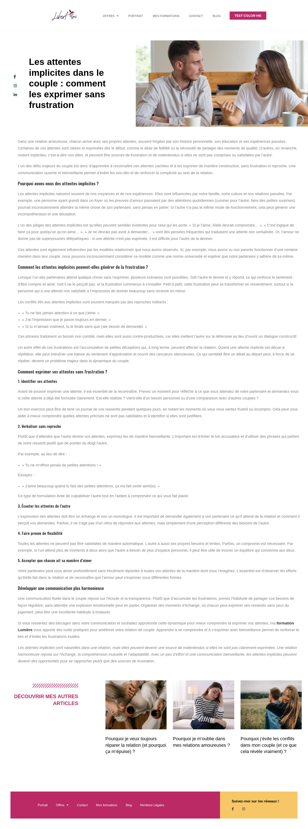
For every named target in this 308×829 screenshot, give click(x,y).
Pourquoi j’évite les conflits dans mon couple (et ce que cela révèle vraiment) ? (268, 745)
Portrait (135, 16)
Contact (196, 16)
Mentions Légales (152, 805)
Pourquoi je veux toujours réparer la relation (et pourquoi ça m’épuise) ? (135, 745)
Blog (217, 16)
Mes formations (166, 16)
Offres (109, 16)
